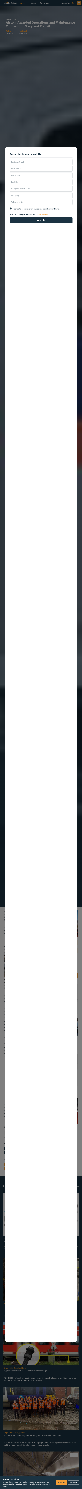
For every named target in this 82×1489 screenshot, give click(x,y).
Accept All (61, 1482)
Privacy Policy (42, 214)
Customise (73, 1482)
